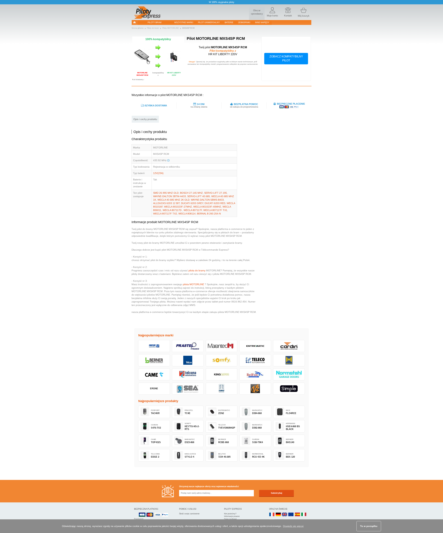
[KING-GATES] (221, 374)
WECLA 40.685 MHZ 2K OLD (173, 199)
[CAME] (154, 374)
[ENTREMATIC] (255, 346)
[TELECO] (255, 360)
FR (272, 514)
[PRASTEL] (188, 346)
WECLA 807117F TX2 (165, 213)
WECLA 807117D (172, 210)
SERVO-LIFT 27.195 (215, 192)
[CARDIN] (289, 346)
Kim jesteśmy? (230, 514)
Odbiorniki (244, 22)
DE (278, 514)
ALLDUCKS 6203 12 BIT (166, 203)
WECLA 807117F (193, 210)
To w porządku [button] (368, 526)
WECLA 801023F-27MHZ (178, 206)
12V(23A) (158, 173)
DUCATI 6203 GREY (192, 203)
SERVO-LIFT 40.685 (198, 196)
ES (297, 514)
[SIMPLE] (289, 389)
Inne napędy (262, 22)
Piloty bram (154, 22)
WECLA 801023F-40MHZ (207, 206)
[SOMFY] (221, 360)
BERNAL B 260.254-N (209, 213)
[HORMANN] (289, 360)
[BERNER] (154, 360)
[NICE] (188, 360)
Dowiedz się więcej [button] (293, 526)
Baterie (229, 22)
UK (284, 514)
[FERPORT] (154, 346)
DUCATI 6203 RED (215, 203)
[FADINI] (221, 389)
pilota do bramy (196, 270)
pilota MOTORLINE (193, 284)
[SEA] (188, 389)
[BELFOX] (255, 374)
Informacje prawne (232, 516)
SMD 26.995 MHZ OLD (166, 192)
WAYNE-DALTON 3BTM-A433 (169, 196)
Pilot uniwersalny (209, 22)
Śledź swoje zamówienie (189, 514)
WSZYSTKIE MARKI (183, 22)
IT (304, 514)
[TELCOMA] (188, 374)
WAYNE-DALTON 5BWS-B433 (207, 199)
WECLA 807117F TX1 (215, 210)
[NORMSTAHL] (289, 374)
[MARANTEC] (221, 346)
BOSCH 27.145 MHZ (191, 192)
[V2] (255, 389)
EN (291, 514)
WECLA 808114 (187, 213)
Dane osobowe (230, 519)
